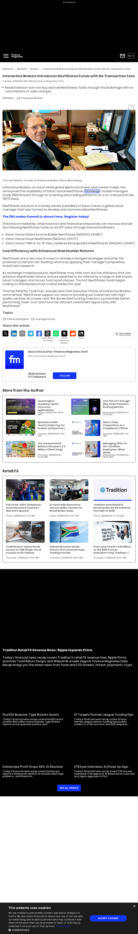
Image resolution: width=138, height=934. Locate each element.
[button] (47, 929)
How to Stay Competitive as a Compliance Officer (115, 425)
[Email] (22, 333)
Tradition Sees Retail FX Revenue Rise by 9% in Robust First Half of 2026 (111, 507)
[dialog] (69, 918)
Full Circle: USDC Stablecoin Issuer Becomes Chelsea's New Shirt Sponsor (23, 507)
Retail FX (22, 69)
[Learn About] (47, 336)
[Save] (81, 335)
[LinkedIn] (14, 333)
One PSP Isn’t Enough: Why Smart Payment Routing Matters (116, 404)
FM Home (8, 69)
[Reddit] (73, 333)
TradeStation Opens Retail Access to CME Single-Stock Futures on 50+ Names (23, 549)
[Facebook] (39, 333)
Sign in (131, 56)
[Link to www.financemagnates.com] (20, 407)
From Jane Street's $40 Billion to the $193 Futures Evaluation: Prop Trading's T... (112, 549)
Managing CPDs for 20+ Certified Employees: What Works (115, 448)
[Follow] (64, 337)
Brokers (35, 69)
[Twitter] (5, 333)
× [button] (134, 906)
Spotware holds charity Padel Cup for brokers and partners (51, 425)
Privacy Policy (63, 926)
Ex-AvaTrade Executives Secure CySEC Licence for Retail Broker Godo (66, 507)
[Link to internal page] (14, 359)
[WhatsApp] (56, 333)
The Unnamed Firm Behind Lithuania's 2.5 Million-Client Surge (51, 446)
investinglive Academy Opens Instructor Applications (48, 405)
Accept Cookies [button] (108, 918)
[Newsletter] (122, 55)
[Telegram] (31, 333)
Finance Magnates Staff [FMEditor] (50, 81)
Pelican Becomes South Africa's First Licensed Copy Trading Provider (67, 549)
